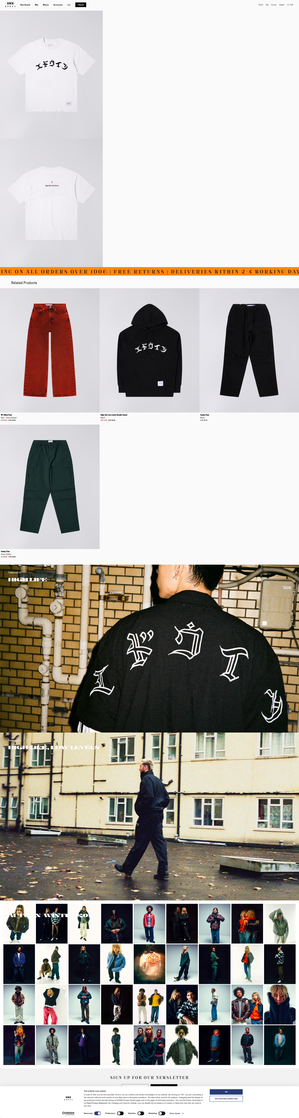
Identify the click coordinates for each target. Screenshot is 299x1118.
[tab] (137, 4)
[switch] (120, 1113)
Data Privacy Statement (97, 1103)
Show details (175, 1113)
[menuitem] (25, 4)
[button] (290, 4)
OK (226, 1092)
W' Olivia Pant (9, 416)
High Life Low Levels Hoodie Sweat (114, 416)
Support (281, 4)
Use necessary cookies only (226, 1099)
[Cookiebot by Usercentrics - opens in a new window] (68, 1113)
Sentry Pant (204, 416)
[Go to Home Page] (10, 4)
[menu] (53, 4)
